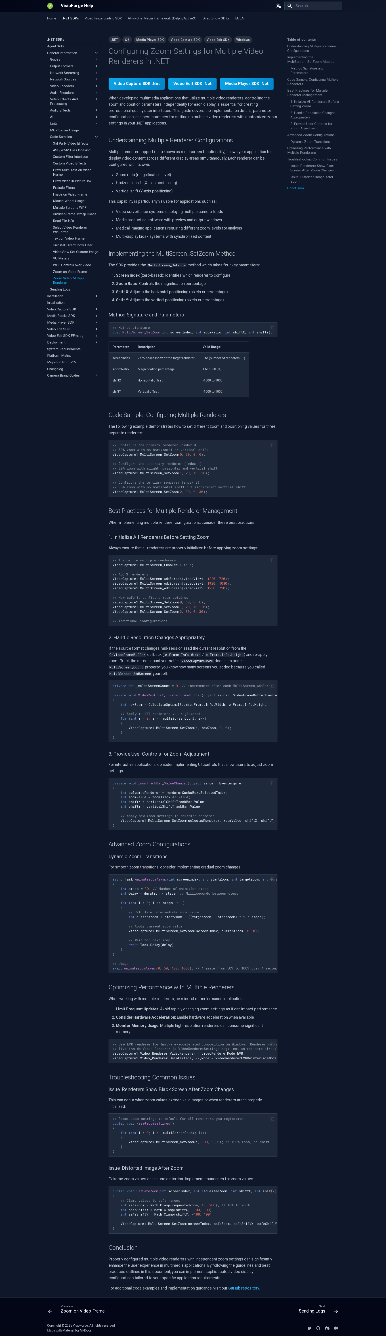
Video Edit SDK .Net (192, 83)
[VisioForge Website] (336, 1328)
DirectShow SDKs (215, 18)
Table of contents (301, 40)
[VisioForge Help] (50, 6)
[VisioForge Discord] (327, 1328)
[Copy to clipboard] (272, 327)
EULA (239, 18)
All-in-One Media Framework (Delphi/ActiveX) (162, 18)
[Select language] (278, 6)
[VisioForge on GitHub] (318, 1328)
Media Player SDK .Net (247, 83)
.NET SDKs (70, 18)
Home (52, 18)
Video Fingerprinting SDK (103, 18)
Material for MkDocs (77, 1330)
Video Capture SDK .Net (137, 83)
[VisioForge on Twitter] (309, 1328)
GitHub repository (243, 1288)
